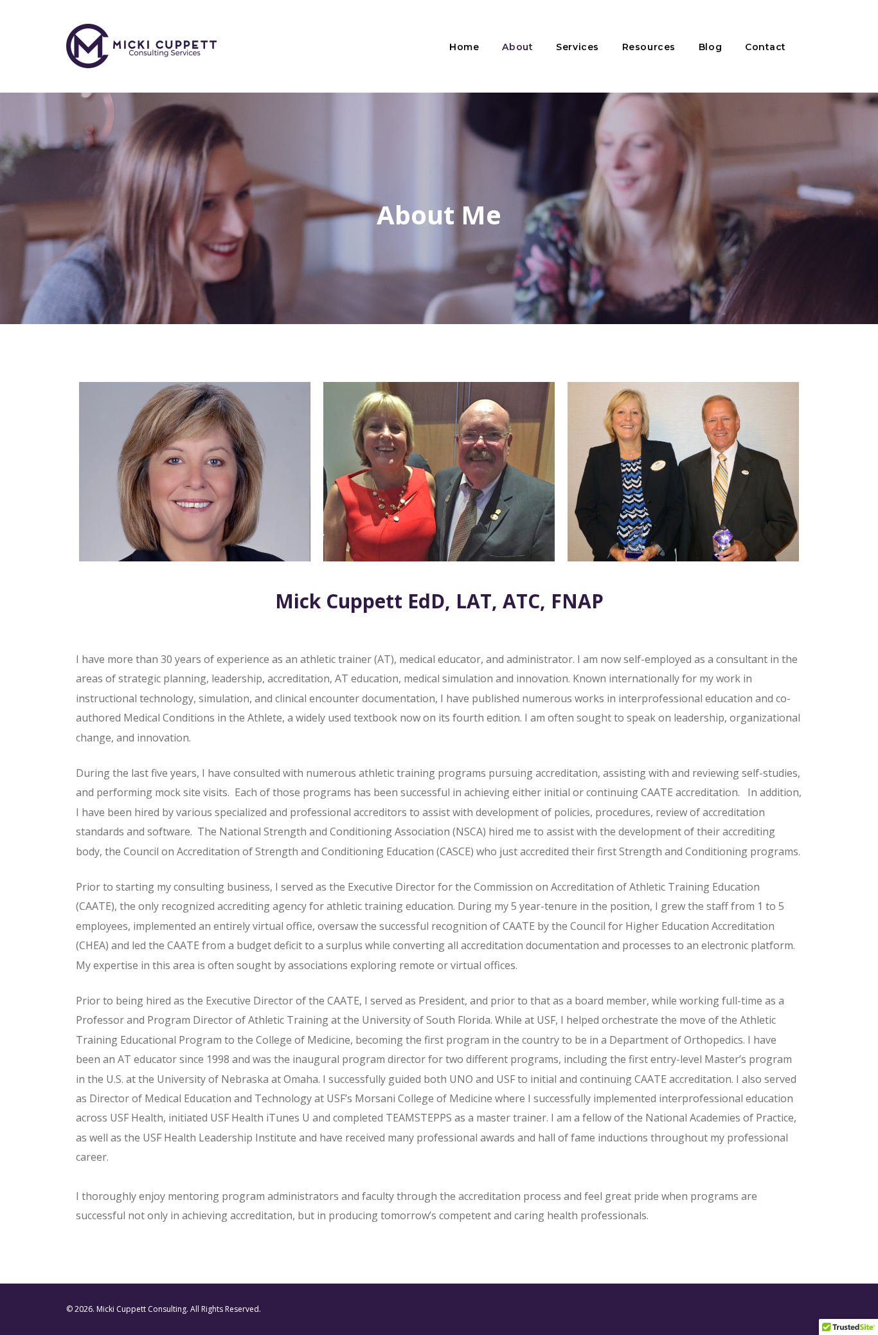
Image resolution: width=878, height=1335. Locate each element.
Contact (765, 47)
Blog (710, 47)
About (517, 47)
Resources (649, 47)
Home (464, 47)
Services (577, 47)
